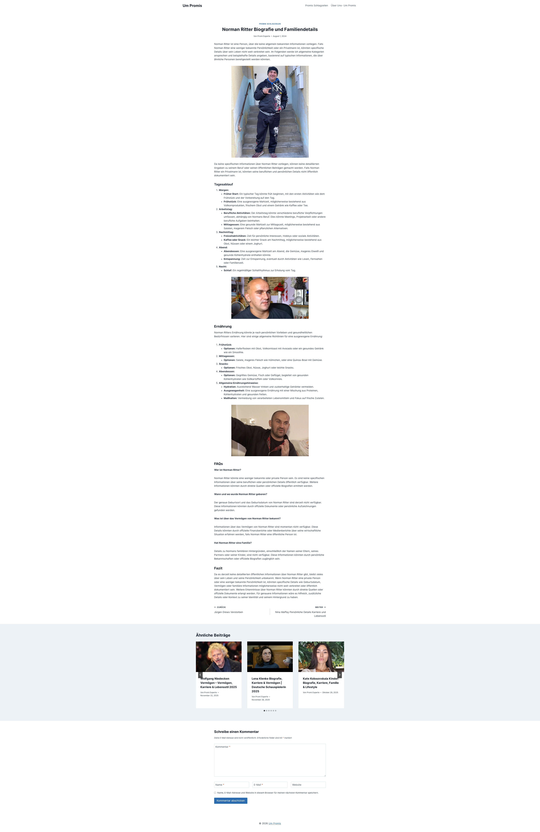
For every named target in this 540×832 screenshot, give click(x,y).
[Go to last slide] (200, 674)
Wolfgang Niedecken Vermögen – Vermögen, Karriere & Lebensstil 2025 (218, 683)
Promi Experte (263, 36)
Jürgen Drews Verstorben (228, 610)
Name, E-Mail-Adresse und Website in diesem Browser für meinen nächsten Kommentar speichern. (268, 792)
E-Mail (258, 784)
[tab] (264, 710)
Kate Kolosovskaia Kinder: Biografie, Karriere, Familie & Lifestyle (321, 683)
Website (296, 784)
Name (219, 784)
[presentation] (219, 657)
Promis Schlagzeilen (316, 5)
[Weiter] (339, 674)
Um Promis (275, 823)
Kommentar (222, 746)
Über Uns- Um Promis (343, 5)
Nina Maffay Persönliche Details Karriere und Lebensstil (300, 611)
